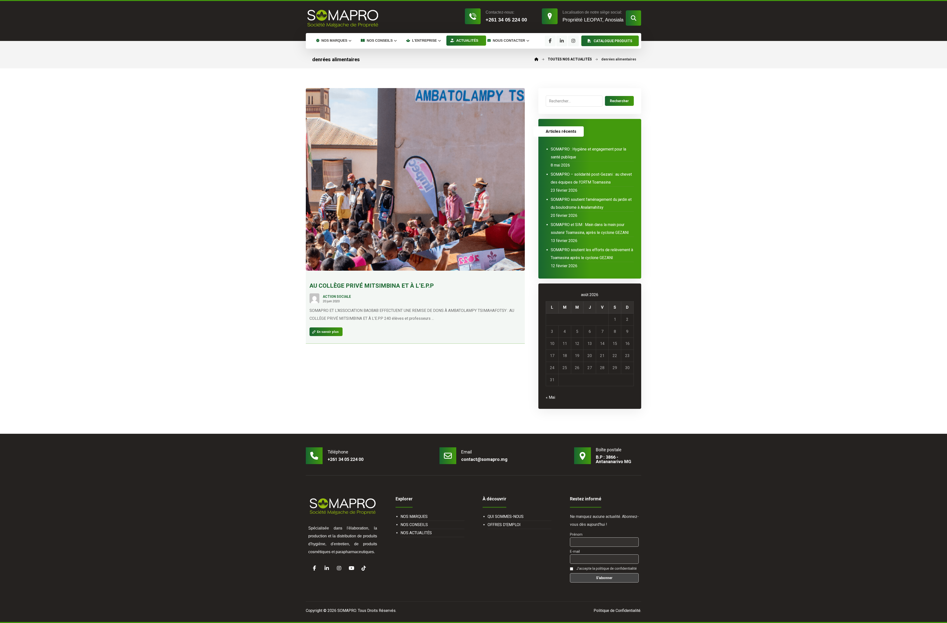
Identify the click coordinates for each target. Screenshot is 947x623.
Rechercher (619, 101)
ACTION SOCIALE (337, 296)
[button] (633, 18)
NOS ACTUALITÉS (416, 532)
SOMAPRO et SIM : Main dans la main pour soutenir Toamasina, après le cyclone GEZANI (590, 228)
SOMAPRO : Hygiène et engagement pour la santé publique (588, 153)
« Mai (550, 397)
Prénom (576, 534)
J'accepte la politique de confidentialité (606, 568)
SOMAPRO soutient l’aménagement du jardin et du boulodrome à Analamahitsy (591, 203)
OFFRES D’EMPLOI (504, 524)
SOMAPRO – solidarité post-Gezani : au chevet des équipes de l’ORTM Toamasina (591, 178)
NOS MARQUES (414, 516)
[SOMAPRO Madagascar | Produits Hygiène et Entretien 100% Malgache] (343, 18)
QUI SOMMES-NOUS (506, 516)
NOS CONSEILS (414, 524)
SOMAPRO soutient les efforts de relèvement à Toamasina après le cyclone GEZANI (592, 253)
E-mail (575, 551)
